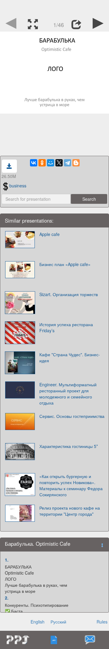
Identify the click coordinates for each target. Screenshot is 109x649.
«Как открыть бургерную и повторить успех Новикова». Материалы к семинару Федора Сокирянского (71, 485)
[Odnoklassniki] (42, 162)
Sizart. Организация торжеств (68, 294)
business (17, 186)
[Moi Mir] (50, 162)
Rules (102, 622)
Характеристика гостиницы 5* (68, 446)
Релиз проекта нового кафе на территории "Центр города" (69, 511)
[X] (59, 162)
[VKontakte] (33, 162)
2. (6, 598)
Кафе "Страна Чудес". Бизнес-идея (69, 357)
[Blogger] (76, 162)
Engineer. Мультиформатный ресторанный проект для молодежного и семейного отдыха (68, 393)
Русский (58, 622)
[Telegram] (67, 162)
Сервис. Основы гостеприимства (71, 416)
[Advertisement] (54, 7)
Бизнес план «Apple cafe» (65, 264)
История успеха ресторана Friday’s (66, 327)
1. (6, 560)
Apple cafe (49, 234)
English (38, 622)
